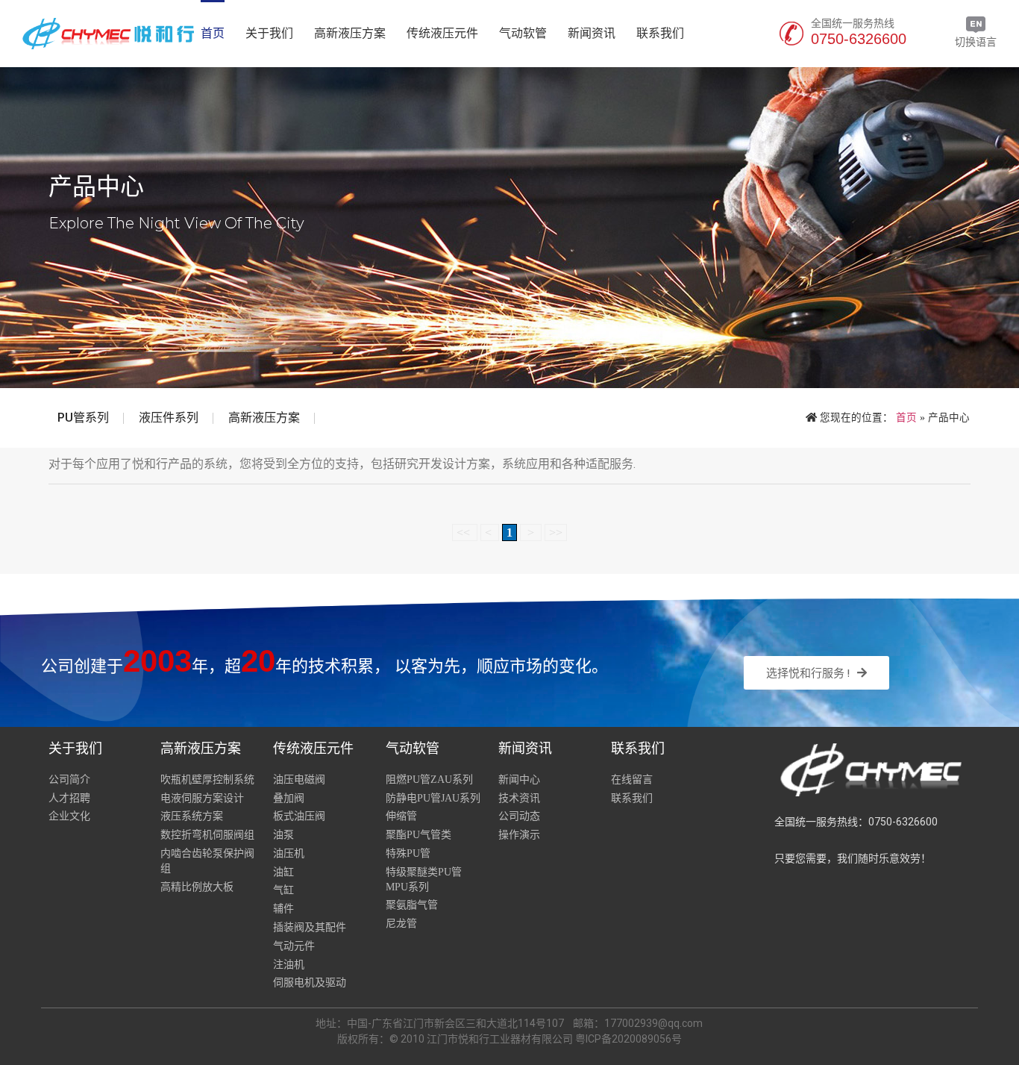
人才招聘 (69, 798)
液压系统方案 (191, 816)
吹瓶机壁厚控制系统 (207, 779)
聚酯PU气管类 (418, 834)
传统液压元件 (442, 33)
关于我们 (269, 33)
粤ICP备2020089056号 (628, 1039)
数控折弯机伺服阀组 (207, 834)
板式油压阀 (299, 816)
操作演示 (519, 834)
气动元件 (294, 946)
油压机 (288, 853)
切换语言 (976, 42)
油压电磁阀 (299, 779)
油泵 (283, 834)
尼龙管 (401, 923)
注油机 (288, 964)
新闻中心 (519, 779)
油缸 (283, 872)
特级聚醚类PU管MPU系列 (424, 879)
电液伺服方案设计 (202, 798)
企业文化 (69, 816)
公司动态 (519, 816)
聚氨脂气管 (412, 905)
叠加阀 (288, 798)
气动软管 (523, 33)
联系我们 (660, 33)
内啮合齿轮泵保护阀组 (207, 861)
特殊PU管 (408, 853)
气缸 (283, 890)
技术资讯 (519, 798)
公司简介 (69, 779)
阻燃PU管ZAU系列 (429, 779)
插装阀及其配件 (309, 927)
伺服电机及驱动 (309, 982)
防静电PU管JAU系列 (433, 798)
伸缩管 (401, 816)
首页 (213, 33)
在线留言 (632, 779)
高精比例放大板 (196, 887)
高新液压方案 (350, 33)
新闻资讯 (591, 33)
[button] (816, 673)
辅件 (283, 908)
